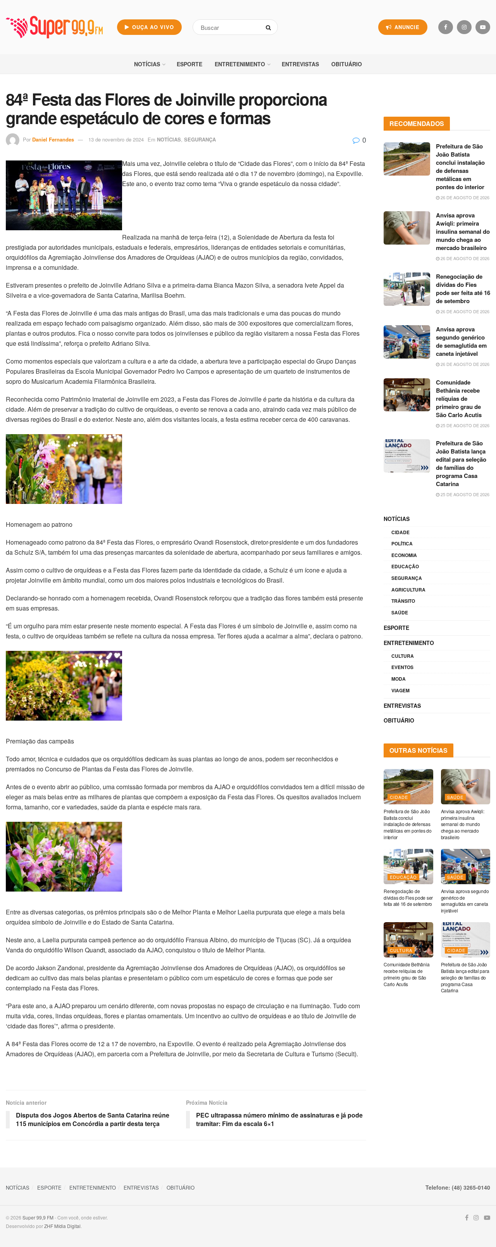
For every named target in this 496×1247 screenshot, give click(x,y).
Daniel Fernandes (53, 139)
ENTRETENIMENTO (240, 64)
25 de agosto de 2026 (464, 425)
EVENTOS (402, 667)
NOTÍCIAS (147, 64)
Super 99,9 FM (37, 1217)
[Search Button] (270, 27)
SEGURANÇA (200, 139)
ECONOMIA (404, 555)
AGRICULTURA (408, 589)
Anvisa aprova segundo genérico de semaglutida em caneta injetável (461, 341)
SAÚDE (399, 612)
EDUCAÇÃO (405, 566)
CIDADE (400, 532)
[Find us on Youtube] (482, 27)
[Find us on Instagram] (464, 27)
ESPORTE (189, 64)
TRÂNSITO (403, 600)
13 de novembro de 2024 (116, 139)
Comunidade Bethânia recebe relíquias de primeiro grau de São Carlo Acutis (459, 398)
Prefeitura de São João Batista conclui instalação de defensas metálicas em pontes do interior (460, 166)
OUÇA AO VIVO (152, 27)
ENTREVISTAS (300, 64)
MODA (398, 678)
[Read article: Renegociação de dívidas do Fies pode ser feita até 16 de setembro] (407, 289)
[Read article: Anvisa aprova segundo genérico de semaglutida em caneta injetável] (407, 342)
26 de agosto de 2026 (464, 197)
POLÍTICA (402, 543)
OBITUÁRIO (346, 64)
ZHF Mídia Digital (62, 1226)
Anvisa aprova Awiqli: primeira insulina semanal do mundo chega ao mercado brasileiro (463, 231)
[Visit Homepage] (54, 27)
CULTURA (402, 655)
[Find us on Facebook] (445, 27)
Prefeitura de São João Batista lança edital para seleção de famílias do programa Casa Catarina (461, 463)
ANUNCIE (406, 27)
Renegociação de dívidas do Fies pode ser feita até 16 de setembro (463, 288)
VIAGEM (400, 690)
